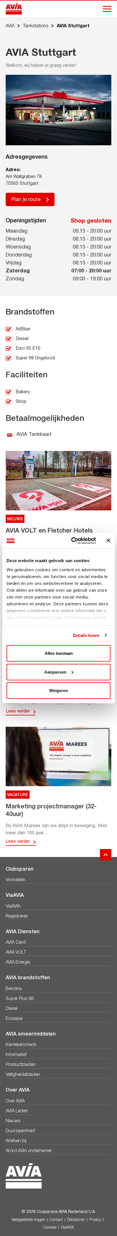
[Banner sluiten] (108, 541)
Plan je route (26, 199)
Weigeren (58, 690)
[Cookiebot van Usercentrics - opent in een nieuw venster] (72, 540)
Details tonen (86, 635)
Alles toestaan (59, 653)
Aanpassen (55, 671)
